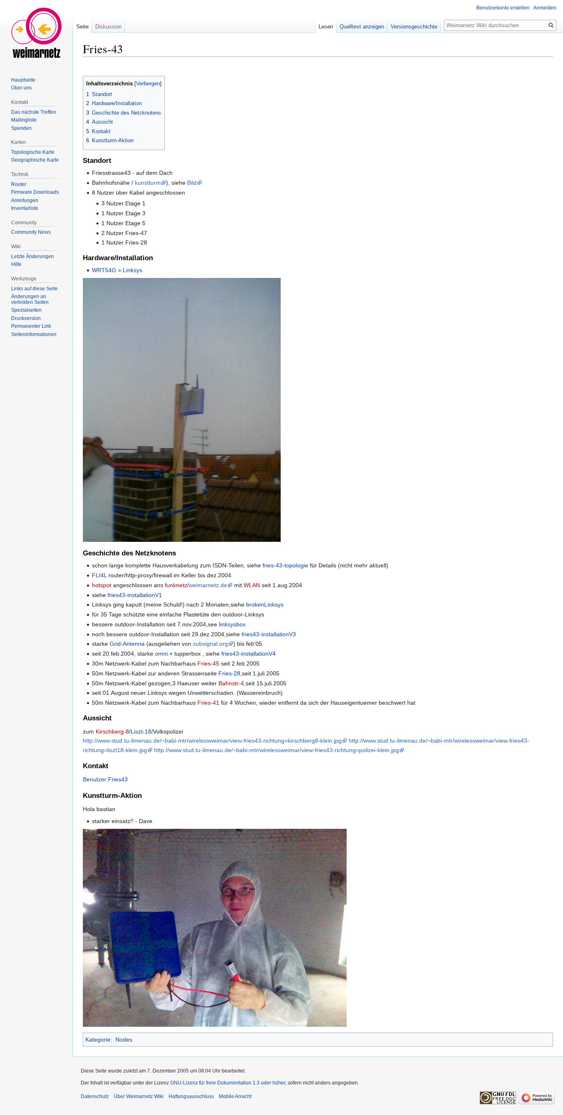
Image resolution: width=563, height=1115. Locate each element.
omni (161, 653)
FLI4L (99, 575)
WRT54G (104, 270)
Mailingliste (24, 120)
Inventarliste (24, 208)
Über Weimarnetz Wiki (139, 1096)
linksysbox (232, 624)
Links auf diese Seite (34, 289)
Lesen (326, 27)
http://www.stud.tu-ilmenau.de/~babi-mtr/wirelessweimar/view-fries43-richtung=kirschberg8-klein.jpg (212, 740)
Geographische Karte (35, 160)
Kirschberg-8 (112, 731)
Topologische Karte (32, 152)
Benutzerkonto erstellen (503, 8)
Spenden (21, 128)
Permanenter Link (31, 326)
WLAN (252, 585)
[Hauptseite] (36, 33)
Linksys (132, 270)
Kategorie (97, 1039)
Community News (31, 232)
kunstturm (148, 182)
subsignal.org (210, 643)
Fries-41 (208, 702)
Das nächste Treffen (33, 112)
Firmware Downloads (35, 192)
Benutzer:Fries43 (105, 779)
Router (18, 184)
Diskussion (108, 27)
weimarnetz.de (208, 585)
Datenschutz (95, 1096)
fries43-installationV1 (135, 595)
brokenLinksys (265, 604)
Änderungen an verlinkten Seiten (30, 299)
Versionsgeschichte (414, 27)
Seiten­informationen (33, 334)
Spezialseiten (26, 310)
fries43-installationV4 (248, 653)
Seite (82, 27)
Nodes (123, 1039)
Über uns (21, 88)
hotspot (101, 585)
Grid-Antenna (127, 643)
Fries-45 (208, 663)
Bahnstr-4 (231, 683)
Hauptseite (23, 80)
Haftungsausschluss (191, 1096)
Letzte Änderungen (32, 256)
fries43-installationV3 (269, 634)
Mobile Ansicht (235, 1096)
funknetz (176, 585)
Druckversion (26, 318)
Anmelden (544, 8)
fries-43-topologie (285, 565)
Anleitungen (24, 200)
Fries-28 (229, 673)
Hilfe (16, 264)
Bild (192, 182)
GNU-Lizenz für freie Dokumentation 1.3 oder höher (227, 1083)
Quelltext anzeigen (362, 27)
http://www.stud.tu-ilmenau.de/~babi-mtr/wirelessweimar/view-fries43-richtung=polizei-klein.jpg (276, 750)
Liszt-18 (141, 731)
